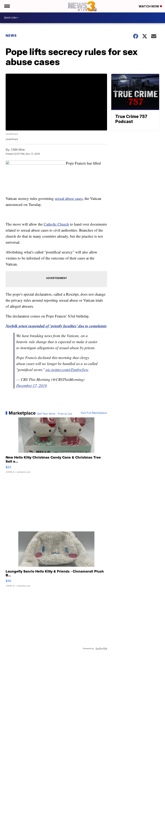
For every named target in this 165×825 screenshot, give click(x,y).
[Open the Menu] (6, 6)
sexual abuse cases (68, 198)
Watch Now (149, 6)
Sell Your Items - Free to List (54, 413)
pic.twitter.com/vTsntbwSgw (67, 369)
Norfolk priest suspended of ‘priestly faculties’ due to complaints (56, 326)
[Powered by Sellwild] (101, 648)
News (11, 36)
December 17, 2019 (31, 385)
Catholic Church (56, 224)
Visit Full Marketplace (94, 413)
